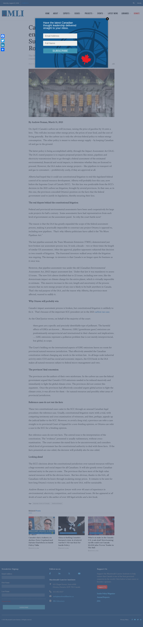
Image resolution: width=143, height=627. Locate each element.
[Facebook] (2, 36)
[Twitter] (2, 40)
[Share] (2, 49)
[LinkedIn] (2, 45)
